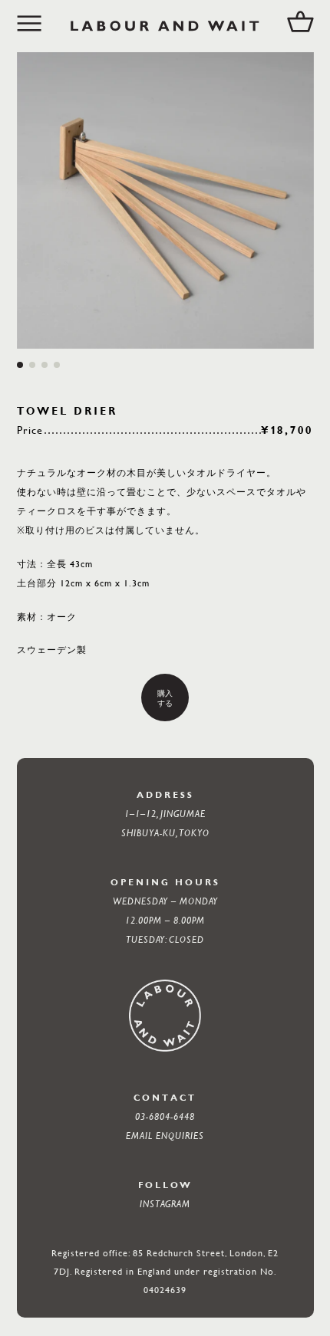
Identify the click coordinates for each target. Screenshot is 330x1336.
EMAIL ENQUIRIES (165, 1135)
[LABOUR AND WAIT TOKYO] (164, 26)
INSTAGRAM (165, 1203)
